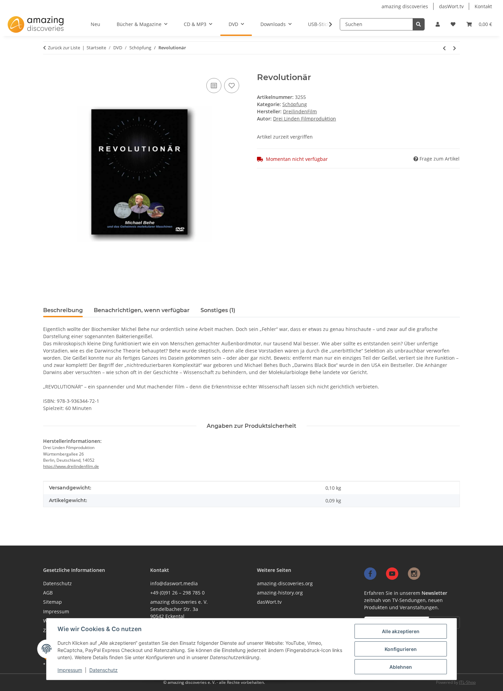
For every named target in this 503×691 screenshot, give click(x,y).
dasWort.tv (451, 6)
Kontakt (483, 6)
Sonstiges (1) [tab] (218, 310)
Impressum (69, 670)
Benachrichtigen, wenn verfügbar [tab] (142, 310)
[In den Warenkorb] (46, 69)
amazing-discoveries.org (285, 583)
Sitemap (52, 602)
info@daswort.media (174, 583)
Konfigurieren (401, 649)
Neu (95, 24)
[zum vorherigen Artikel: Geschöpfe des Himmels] (444, 48)
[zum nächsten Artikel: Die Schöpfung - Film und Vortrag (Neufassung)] (455, 48)
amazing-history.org (280, 592)
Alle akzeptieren (401, 631)
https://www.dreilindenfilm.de (71, 466)
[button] (437, 24)
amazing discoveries (405, 6)
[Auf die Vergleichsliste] (213, 85)
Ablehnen (400, 667)
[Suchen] (419, 24)
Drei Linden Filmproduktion (304, 118)
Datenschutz (103, 670)
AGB (48, 592)
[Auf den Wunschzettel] (231, 85)
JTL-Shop (467, 682)
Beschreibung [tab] (63, 310)
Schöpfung (294, 104)
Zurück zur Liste (64, 47)
